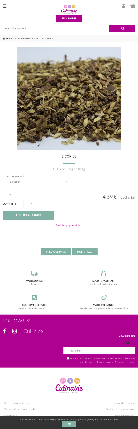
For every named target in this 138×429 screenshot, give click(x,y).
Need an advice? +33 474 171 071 (35, 306)
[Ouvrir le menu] (4, 6)
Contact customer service (120, 409)
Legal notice (10, 415)
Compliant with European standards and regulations (103, 306)
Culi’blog (33, 331)
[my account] (123, 6)
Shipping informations (16, 402)
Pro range (69, 18)
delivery (34, 282)
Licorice (69, 156)
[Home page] (69, 9)
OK (69, 424)
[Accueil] (69, 384)
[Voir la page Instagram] (14, 331)
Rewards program (124, 402)
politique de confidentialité (123, 358)
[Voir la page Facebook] (4, 331)
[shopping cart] (132, 6)
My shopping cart (124, 415)
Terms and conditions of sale (19, 409)
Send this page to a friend (69, 225)
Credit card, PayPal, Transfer (103, 282)
